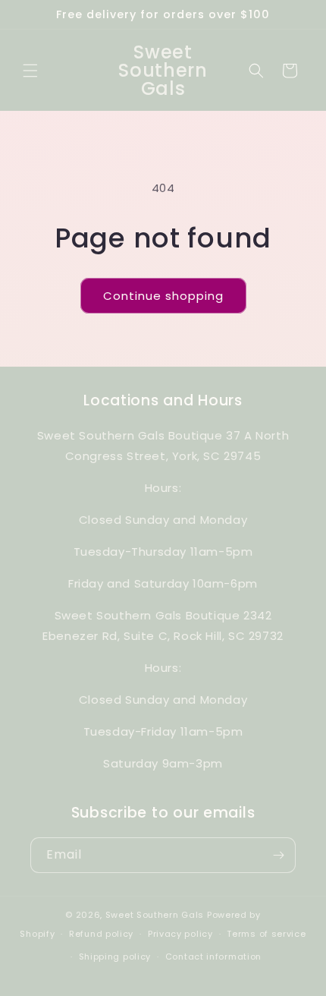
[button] (30, 70)
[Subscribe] (278, 855)
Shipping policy (115, 956)
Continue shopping (163, 296)
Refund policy (101, 934)
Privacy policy (180, 934)
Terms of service (266, 934)
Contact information (213, 956)
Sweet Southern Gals (154, 915)
